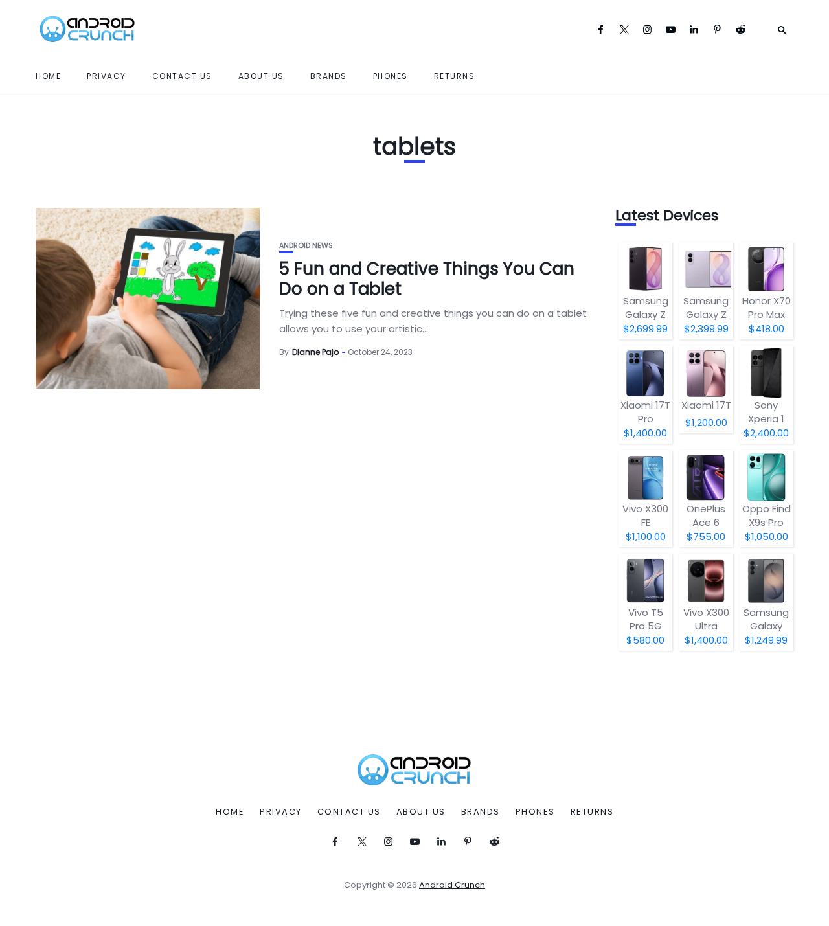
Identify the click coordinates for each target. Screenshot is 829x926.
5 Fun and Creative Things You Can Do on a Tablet (426, 278)
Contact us (182, 76)
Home (48, 76)
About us (261, 76)
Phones (390, 76)
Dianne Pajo (315, 351)
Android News (306, 245)
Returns (454, 76)
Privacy (106, 76)
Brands (328, 76)
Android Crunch (452, 885)
